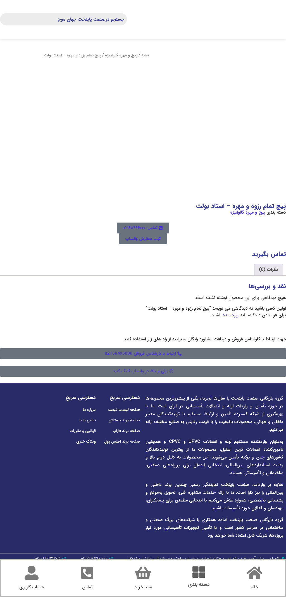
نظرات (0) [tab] (268, 269)
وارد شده (231, 315)
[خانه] (254, 573)
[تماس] (87, 573)
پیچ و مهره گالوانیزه (121, 55)
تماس (87, 587)
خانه (145, 55)
